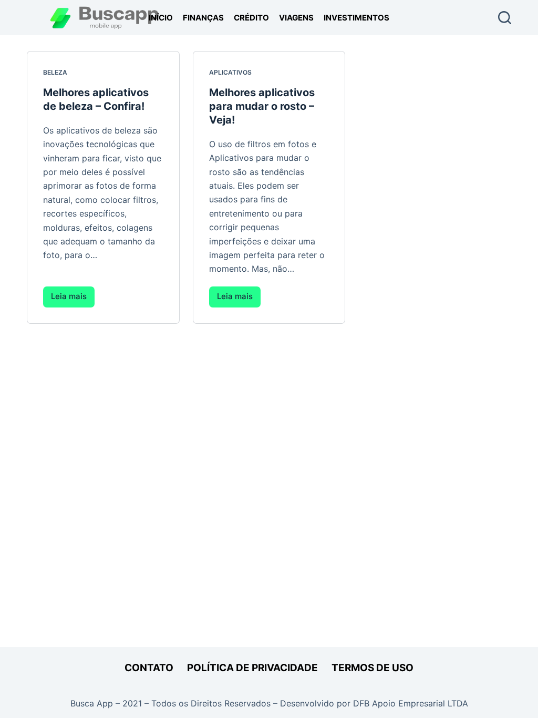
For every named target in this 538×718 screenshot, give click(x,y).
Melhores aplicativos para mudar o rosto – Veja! (262, 106)
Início (161, 18)
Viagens (296, 18)
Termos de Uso (372, 668)
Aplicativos (230, 72)
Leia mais (73, 299)
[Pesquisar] (504, 17)
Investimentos (356, 18)
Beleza (55, 72)
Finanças (203, 18)
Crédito (251, 18)
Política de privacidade (252, 668)
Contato (149, 668)
